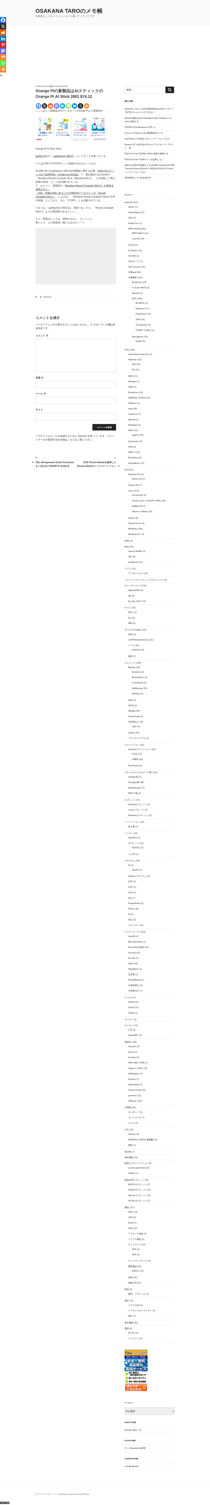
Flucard (132, 952)
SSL (130, 556)
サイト (39, 409)
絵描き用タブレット (134, 1180)
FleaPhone (141, 314)
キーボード (133, 1112)
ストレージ (130, 663)
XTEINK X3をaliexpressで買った (140, 127)
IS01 (130, 217)
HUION (135, 847)
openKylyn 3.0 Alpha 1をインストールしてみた (147, 138)
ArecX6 (131, 936)
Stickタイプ (133, 261)
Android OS (133, 474)
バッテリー (133, 1338)
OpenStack (133, 1084)
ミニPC (131, 854)
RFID (130, 1223)
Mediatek (132, 425)
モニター (129, 1019)
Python (131, 908)
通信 (127, 1207)
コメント (42, 335)
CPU (127, 349)
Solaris (131, 518)
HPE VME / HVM (136, 1062)
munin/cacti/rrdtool (137, 1168)
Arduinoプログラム (137, 876)
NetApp (131, 711)
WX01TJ (136, 1271)
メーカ (128, 997)
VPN (134, 1254)
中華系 (135, 759)
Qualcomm (133, 441)
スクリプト (133, 925)
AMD (130, 376)
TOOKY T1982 (143, 330)
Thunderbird (142, 325)
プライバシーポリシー (45, 1494)
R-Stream (133, 250)
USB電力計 (133, 990)
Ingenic (135, 435)
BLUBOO (140, 303)
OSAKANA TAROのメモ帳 (69, 11)
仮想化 (128, 1042)
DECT (131, 1212)
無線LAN (132, 1282)
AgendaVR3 (134, 590)
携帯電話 (132, 1266)
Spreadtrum (137, 336)
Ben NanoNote (135, 942)
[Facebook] (38, 106)
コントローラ (134, 1117)
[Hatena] (62, 106)
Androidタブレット (137, 804)
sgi (129, 595)
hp (129, 617)
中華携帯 (132, 277)
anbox (131, 207)
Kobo (130, 963)
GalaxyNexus (134, 212)
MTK (134, 298)
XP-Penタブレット (137, 1200)
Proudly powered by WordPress (74, 1494)
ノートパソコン (132, 822)
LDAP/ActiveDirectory (138, 639)
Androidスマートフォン (139, 749)
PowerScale (134, 716)
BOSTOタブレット (137, 1184)
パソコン (129, 833)
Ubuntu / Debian (140, 511)
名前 (40, 377)
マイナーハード (132, 932)
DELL (130, 612)
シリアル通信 (134, 1239)
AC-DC (131, 1333)
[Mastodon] (56, 106)
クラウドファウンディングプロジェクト (144, 580)
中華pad (132, 272)
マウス (131, 1123)
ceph (134, 726)
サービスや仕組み (133, 629)
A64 (134, 364)
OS (126, 469)
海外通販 (129, 1157)
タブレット (130, 800)
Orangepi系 (133, 782)
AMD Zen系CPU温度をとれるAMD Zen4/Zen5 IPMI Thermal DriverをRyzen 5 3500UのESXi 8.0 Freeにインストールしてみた (149, 168)
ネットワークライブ (138, 1261)
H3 (133, 369)
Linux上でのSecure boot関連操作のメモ (144, 133)
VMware (132, 1101)
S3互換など (133, 721)
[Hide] (1, 75)
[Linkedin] (3, 39)
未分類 (128, 1152)
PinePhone (133, 765)
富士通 (131, 826)
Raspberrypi (134, 788)
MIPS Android (134, 228)
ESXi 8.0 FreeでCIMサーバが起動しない (144, 159)
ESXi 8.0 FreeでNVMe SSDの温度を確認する (146, 153)
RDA (130, 447)
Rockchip (132, 457)
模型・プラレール (136, 1294)
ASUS (131, 1002)
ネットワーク (134, 1244)
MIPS (130, 430)
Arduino (132, 1134)
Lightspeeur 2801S (63, 156)
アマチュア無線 (135, 1233)
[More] (86, 106)
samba (131, 732)
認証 (130, 656)
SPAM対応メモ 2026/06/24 (138, 177)
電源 (127, 1328)
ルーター (129, 1025)
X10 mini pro (134, 267)
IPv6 (134, 1249)
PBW (127, 541)
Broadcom (137, 282)
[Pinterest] (3, 45)
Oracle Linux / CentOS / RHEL (146, 500)
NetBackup (137, 688)
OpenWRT (133, 1035)
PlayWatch (133, 969)
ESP (130, 881)
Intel (130, 408)
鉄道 (127, 1289)
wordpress (133, 562)
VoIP (130, 1228)
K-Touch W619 (139, 287)
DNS (130, 634)
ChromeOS (137, 495)
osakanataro (61, 86)
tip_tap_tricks (134, 601)
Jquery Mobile (135, 551)
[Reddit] (50, 106)
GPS (130, 1217)
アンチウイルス (135, 573)
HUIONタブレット (137, 1190)
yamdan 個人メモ (133, 1430)
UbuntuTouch (134, 523)
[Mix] (3, 57)
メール (41, 393)
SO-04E (132, 256)
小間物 (128, 1107)
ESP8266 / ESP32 (137, 397)
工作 (127, 1129)
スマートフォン (132, 745)
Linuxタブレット (136, 810)
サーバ (128, 607)
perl (130, 898)
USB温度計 (133, 985)
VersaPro (132, 837)
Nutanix (132, 1079)
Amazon (132, 1046)
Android (128, 202)
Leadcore (132, 414)
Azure (131, 1052)
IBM (130, 623)
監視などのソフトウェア (136, 1163)
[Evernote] (68, 106)
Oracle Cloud (134, 1090)
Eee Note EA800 (136, 947)
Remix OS (137, 479)
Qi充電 (131, 974)
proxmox (132, 1095)
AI (41, 297)
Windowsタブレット (138, 815)
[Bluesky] (74, 106)
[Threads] (80, 106)
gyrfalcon (41, 156)
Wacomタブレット (137, 1195)
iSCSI (131, 705)
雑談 (127, 1300)
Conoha (132, 1057)
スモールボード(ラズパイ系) (138, 772)
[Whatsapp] (3, 63)
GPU (130, 887)
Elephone (140, 308)
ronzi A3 (136, 238)
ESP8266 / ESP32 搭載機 (140, 1139)
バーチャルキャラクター (140, 1310)
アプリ (128, 568)
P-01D (131, 245)
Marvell (135, 293)
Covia (134, 753)
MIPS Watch (138, 233)
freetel (139, 341)
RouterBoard (134, 980)
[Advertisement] (105, 62)
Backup (131, 667)
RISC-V (131, 452)
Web (127, 546)
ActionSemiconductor (138, 354)
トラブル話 (133, 1305)
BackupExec (138, 677)
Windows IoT (134, 534)
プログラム (47, 297)
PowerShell (133, 903)
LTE (130, 1030)
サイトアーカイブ (133, 585)
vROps (131, 1173)
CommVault (137, 682)
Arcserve (136, 672)
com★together (132, 1466)
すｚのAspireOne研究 (135, 1448)
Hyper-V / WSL (135, 1068)
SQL (130, 919)
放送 (130, 1277)
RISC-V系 (133, 793)
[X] (44, 106)
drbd (130, 700)
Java (130, 892)
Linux (130, 490)
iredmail (136, 649)
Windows (132, 528)
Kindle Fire (133, 223)
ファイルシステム (136, 738)
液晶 (130, 1145)
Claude (135, 870)
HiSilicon (132, 403)
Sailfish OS (137, 506)
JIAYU (138, 319)
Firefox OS (133, 485)
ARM (130, 387)
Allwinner (132, 359)
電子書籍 (129, 1322)
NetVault (136, 693)
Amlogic (132, 381)
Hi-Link (131, 958)
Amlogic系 (133, 777)
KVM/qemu (133, 1073)
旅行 (130, 1316)
